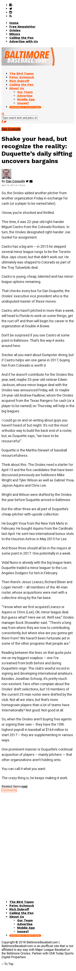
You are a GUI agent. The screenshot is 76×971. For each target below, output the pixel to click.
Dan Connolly (15, 181)
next (24, 786)
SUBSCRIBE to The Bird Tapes (25, 107)
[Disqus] (38, 840)
